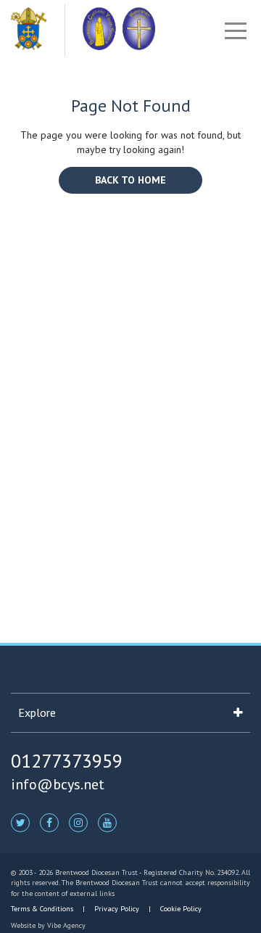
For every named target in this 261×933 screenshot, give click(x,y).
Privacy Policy (116, 908)
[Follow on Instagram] (78, 822)
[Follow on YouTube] (107, 822)
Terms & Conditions (43, 908)
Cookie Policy (180, 908)
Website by (48, 925)
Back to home (130, 179)
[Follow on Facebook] (49, 822)
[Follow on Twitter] (20, 822)
